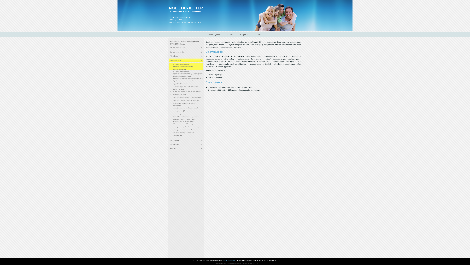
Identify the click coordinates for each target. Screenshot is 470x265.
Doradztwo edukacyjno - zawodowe (183, 132)
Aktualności (174, 56)
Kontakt (258, 34)
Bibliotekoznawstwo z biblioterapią (183, 124)
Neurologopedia (177, 135)
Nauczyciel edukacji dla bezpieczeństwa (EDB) (187, 97)
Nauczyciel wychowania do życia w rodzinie (186, 100)
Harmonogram (175, 140)
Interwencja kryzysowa (179, 94)
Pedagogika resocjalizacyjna (181, 111)
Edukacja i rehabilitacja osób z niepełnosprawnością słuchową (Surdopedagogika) (188, 77)
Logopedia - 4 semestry (180, 84)
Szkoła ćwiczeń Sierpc (178, 52)
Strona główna (215, 34)
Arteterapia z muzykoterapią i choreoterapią (186, 127)
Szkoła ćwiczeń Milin (177, 48)
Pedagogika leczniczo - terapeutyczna (184, 130)
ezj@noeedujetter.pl (182, 17)
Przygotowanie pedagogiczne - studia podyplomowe (184, 104)
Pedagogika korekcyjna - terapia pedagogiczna (186, 91)
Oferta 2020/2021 (176, 60)
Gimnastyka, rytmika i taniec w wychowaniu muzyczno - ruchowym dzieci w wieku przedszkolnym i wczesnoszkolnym (186, 119)
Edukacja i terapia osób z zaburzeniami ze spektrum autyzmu (185, 88)
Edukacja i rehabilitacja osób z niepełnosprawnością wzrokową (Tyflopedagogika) (188, 72)
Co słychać (243, 34)
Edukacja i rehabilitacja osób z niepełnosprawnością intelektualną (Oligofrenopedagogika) (183, 67)
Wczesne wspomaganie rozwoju (182, 114)
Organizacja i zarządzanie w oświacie (184, 81)
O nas (230, 34)
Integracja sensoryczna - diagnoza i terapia (185, 108)
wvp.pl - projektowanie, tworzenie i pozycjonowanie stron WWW (240, 263)
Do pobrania (174, 144)
